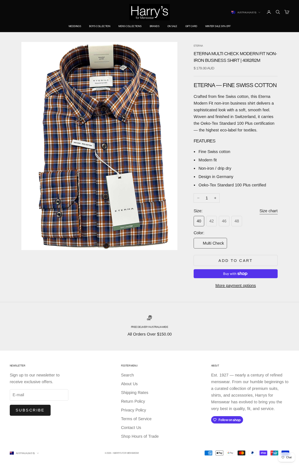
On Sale (172, 26)
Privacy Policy (133, 410)
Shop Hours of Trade (140, 436)
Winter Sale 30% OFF (217, 26)
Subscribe (30, 410)
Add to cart (235, 260)
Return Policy (133, 401)
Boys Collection (99, 26)
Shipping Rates (134, 392)
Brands (154, 26)
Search (127, 375)
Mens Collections (129, 26)
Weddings (75, 26)
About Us (129, 384)
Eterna (198, 45)
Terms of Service (136, 419)
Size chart (269, 211)
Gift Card (191, 26)
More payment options (235, 285)
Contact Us (131, 427)
